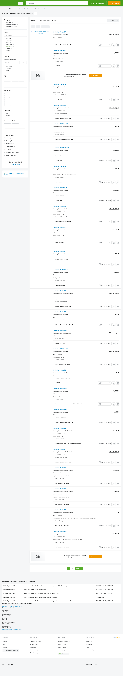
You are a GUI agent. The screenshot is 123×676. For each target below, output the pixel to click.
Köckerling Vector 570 (60, 32)
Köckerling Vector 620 (60, 251)
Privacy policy (34, 644)
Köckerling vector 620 (59, 370)
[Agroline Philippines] (9, 3)
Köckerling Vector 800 (60, 105)
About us (5, 641)
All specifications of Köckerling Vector (12, 606)
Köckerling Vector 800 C (60, 269)
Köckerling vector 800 (59, 84)
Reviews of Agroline (35, 650)
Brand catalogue (34, 652)
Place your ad (95, 75)
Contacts (5, 647)
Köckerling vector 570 (59, 50)
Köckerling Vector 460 (60, 206)
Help (4, 644)
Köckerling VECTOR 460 (60, 124)
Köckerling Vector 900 (60, 388)
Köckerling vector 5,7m (60, 187)
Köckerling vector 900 (59, 166)
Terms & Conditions (35, 641)
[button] (113, 44)
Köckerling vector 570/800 (61, 147)
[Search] (28, 3)
